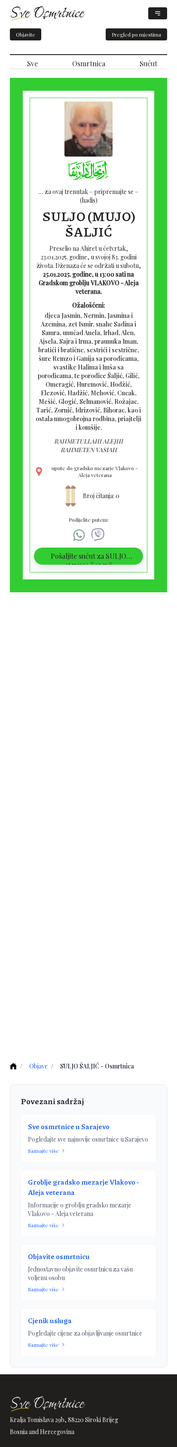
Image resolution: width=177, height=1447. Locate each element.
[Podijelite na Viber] (98, 535)
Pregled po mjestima (136, 34)
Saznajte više (43, 1150)
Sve (32, 63)
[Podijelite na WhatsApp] (79, 535)
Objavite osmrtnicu (59, 1256)
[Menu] (157, 13)
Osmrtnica (88, 63)
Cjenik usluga (50, 1320)
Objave (38, 1066)
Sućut (148, 63)
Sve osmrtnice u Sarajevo (69, 1126)
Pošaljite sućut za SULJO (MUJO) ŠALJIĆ (88, 558)
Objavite (25, 34)
